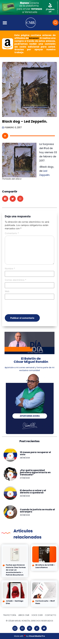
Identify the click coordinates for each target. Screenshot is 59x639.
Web (7, 291)
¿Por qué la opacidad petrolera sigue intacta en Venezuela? (35, 472)
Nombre (10, 268)
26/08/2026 (25, 496)
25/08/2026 (25, 515)
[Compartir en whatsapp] (20, 199)
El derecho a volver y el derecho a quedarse (33, 491)
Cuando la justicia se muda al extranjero (37, 510)
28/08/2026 (25, 458)
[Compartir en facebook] (5, 199)
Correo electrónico (15, 280)
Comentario (12, 233)
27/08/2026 (25, 478)
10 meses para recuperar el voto (35, 453)
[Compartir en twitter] (13, 199)
